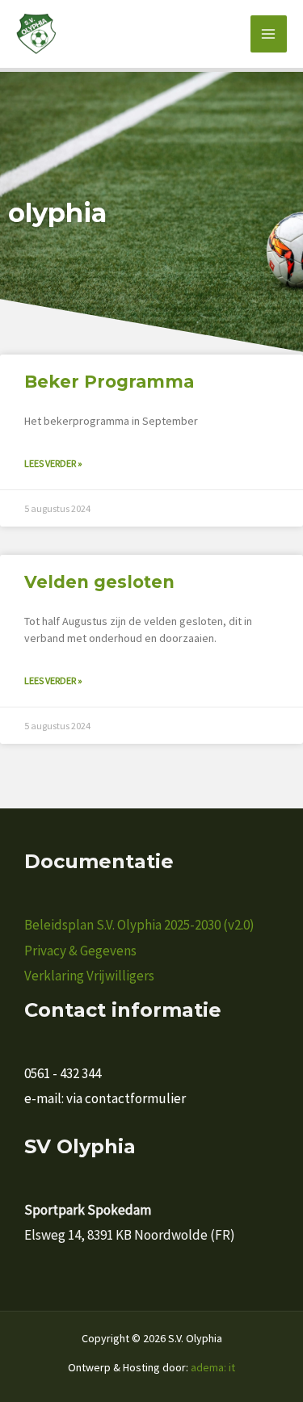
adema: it (213, 1367)
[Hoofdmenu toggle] (269, 33)
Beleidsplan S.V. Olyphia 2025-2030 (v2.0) (139, 925)
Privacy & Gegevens (80, 950)
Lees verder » (53, 463)
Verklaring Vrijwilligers (89, 975)
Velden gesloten (99, 582)
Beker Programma (109, 381)
